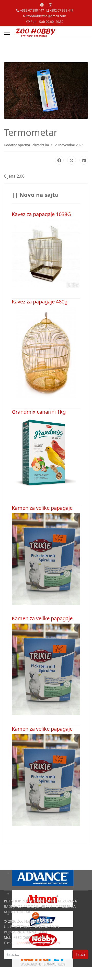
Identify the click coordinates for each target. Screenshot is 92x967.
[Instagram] (50, 4)
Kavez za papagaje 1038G (41, 214)
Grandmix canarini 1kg (39, 411)
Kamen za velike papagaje (42, 507)
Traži (80, 954)
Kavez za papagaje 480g (39, 301)
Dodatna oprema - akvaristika (26, 144)
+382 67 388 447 (32, 10)
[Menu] (7, 32)
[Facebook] (42, 4)
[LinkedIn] (83, 160)
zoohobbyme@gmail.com (46, 16)
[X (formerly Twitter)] (71, 160)
